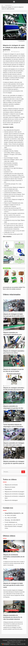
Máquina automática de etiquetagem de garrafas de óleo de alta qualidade (13, 408)
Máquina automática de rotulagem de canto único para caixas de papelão (13, 445)
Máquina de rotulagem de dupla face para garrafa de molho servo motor (13, 316)
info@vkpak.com (13, 522)
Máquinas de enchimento (11, 484)
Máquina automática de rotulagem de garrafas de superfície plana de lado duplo (13, 463)
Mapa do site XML (21, 644)
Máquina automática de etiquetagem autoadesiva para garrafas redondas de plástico (12, 334)
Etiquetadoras (16, 51)
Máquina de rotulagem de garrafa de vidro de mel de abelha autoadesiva (13, 371)
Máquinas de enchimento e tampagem (14, 494)
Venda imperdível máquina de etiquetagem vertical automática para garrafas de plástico (13, 426)
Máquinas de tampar (10, 487)
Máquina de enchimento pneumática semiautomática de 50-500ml (14, 556)
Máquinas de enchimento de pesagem (14, 491)
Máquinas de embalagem (11, 500)
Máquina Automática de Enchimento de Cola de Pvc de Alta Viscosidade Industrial (12, 617)
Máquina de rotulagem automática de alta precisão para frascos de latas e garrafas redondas (13, 389)
